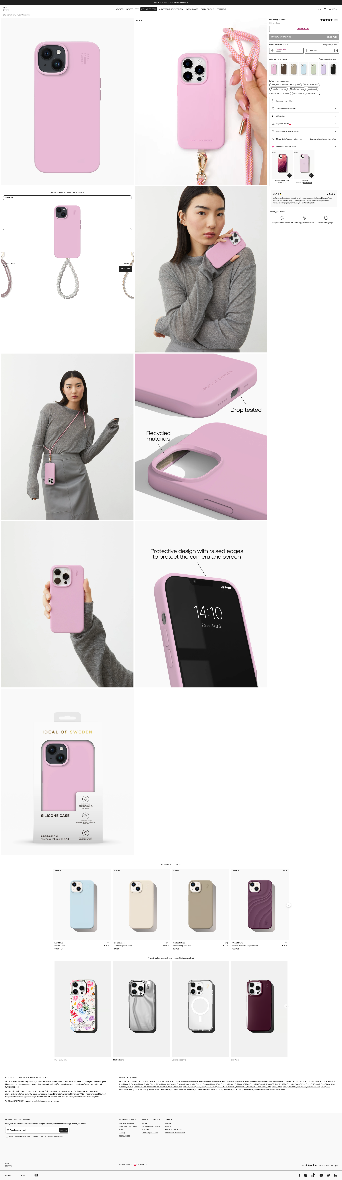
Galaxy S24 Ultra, (254, 1087)
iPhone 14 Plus (298, 1081)
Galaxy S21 (147, 1089)
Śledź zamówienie (126, 1123)
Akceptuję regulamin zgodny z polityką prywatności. (36, 1136)
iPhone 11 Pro (215, 1084)
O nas (144, 1123)
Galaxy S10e (243, 1089)
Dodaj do (125, 269)
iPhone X (262, 1084)
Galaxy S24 (230, 1087)
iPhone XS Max (243, 1084)
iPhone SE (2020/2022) (276, 1084)
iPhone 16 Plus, (206, 1081)
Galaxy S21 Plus (158, 1089)
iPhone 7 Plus (318, 1084)
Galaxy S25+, (206, 1087)
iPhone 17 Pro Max (146, 1081)
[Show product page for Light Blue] (303, 69)
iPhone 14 (277, 1081)
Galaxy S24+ (241, 1087)
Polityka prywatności (173, 1130)
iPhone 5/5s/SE (140, 1087)
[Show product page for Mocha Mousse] (283, 69)
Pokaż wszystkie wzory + (329, 59)
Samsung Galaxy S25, (192, 1087)
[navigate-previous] (288, 905)
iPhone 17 (123, 1081)
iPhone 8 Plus (299, 1084)
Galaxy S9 (252, 1089)
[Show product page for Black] (333, 69)
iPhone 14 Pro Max (312, 1081)
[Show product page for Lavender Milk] (323, 69)
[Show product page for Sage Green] (313, 69)
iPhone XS (232, 1084)
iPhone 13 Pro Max (130, 1084)
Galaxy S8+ (280, 1089)
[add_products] (289, 175)
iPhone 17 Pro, (133, 1081)
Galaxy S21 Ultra (172, 1089)
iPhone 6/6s (330, 1084)
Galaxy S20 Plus (196, 1089)
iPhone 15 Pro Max (265, 1081)
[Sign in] (319, 9)
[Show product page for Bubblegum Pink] (273, 69)
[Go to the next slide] (131, 229)
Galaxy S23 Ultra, (290, 1087)
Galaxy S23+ (277, 1087)
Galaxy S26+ (162, 1087)
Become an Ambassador (175, 1133)
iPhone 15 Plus (252, 1081)
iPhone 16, (185, 1081)
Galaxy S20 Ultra (210, 1089)
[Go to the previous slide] (3, 229)
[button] (319, 1165)
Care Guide (146, 1130)
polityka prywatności (55, 1136)
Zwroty (122, 1133)
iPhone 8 (290, 1084)
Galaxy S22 (301, 1087)
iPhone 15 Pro (240, 1081)
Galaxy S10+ (232, 1089)
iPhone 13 (323, 1081)
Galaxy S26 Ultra (175, 1087)
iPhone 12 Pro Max (176, 1084)
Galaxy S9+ (262, 1089)
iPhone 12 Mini (189, 1084)
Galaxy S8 (271, 1089)
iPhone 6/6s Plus (126, 1087)
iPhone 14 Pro (286, 1081)
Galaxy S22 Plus (313, 1087)
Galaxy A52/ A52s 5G (133, 1089)
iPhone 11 (223, 1084)
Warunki (168, 1123)
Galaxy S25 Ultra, (219, 1087)
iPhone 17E (166, 1081)
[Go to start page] (6, 9)
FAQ (121, 1130)
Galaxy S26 (152, 1087)
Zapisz (64, 1130)
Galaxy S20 (184, 1089)
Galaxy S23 (266, 1087)
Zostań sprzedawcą (150, 1133)
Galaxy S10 (222, 1089)
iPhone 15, (231, 1081)
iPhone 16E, (176, 1081)
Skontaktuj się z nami (128, 1126)
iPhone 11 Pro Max (202, 1084)
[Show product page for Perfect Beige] (293, 69)
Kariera (168, 1126)
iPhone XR (254, 1084)
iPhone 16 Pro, (194, 1081)
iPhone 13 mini (143, 1084)
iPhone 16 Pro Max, (219, 1081)
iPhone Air (158, 1081)
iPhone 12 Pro (155, 1084)
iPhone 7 (309, 1084)
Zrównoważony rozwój (151, 1126)
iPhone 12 (164, 1084)
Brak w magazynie (304, 37)
